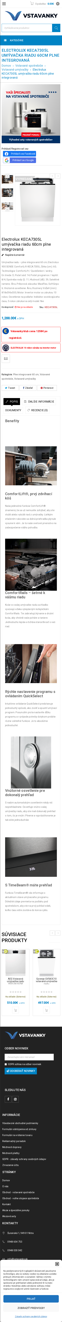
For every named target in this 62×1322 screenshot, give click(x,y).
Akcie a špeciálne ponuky (15, 1210)
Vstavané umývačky (15, 69)
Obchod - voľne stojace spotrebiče (20, 1198)
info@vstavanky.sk (17, 1259)
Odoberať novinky (22, 1071)
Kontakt (6, 1204)
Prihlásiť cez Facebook (23, 153)
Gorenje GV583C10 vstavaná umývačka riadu (46, 981)
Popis (13, 401)
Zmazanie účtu (10, 1165)
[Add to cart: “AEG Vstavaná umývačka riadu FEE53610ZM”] (15, 1010)
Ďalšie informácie (41, 401)
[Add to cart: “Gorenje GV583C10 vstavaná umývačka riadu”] (46, 1010)
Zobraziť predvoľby (31, 1308)
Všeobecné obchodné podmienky (20, 1123)
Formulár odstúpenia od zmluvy (19, 1129)
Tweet (11, 388)
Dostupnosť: (8, 307)
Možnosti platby (11, 1153)
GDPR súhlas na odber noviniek (24, 1064)
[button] (57, 1264)
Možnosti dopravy (11, 1147)
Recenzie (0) (39, 410)
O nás (5, 1186)
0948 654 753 (14, 1241)
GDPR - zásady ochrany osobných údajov (24, 1159)
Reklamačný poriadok (14, 1141)
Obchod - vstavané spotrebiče (18, 1192)
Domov (6, 65)
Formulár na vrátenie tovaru (17, 1135)
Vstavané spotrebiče (29, 65)
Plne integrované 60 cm (26, 374)
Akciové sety (9, 1216)
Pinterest (48, 388)
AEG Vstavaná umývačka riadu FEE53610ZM (15, 981)
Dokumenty (13, 410)
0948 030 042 (14, 1250)
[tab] (11, 401)
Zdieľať (29, 388)
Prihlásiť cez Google (23, 160)
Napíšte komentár (15, 255)
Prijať (31, 1298)
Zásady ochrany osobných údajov (31, 1316)
